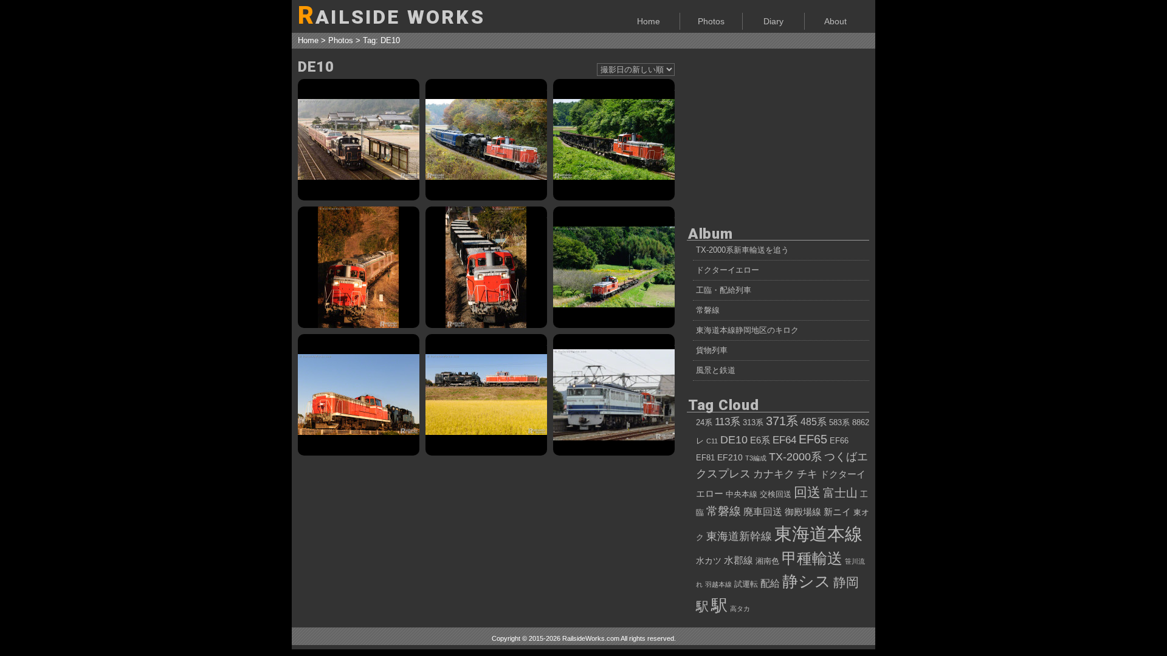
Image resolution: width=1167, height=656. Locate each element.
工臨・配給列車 (723, 290)
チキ (807, 474)
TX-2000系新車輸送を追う (742, 250)
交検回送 (775, 494)
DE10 (734, 440)
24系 (704, 423)
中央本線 (741, 494)
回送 (807, 492)
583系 (839, 423)
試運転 (746, 584)
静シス (806, 581)
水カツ (708, 560)
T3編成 (755, 458)
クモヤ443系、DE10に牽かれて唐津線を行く (358, 139)
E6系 (760, 440)
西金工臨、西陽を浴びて (486, 267)
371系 (782, 421)
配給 (770, 583)
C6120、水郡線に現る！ (486, 139)
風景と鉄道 (715, 370)
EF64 (784, 440)
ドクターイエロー (727, 270)
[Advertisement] (778, 134)
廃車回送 (762, 511)
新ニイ (837, 512)
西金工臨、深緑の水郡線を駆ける (614, 139)
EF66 (839, 441)
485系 (813, 421)
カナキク (773, 474)
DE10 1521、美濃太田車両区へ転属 (614, 395)
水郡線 (738, 560)
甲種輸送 (812, 558)
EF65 (813, 439)
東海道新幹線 (739, 536)
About (835, 21)
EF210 (730, 457)
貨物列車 (712, 350)
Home (648, 21)
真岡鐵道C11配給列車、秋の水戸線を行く (486, 395)
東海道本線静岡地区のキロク (747, 330)
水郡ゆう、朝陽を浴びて (358, 267)
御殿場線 (803, 512)
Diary (773, 21)
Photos (711, 21)
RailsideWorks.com (590, 638)
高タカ (740, 608)
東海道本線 (818, 534)
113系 (727, 421)
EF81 (705, 458)
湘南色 (767, 561)
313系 (753, 423)
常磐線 (708, 310)
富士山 (840, 493)
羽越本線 (718, 584)
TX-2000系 (795, 457)
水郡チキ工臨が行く (614, 267)
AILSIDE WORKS (391, 15)
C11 (712, 441)
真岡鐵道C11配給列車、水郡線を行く (358, 395)
